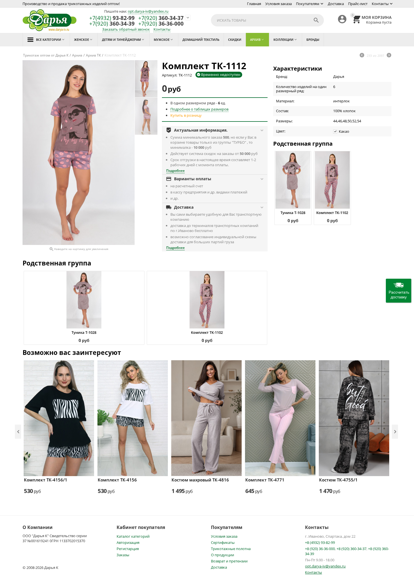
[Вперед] (388, 55)
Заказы (123, 554)
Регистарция (128, 548)
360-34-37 (161, 18)
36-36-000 (161, 23)
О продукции (222, 554)
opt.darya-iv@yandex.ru (148, 11)
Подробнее (175, 170)
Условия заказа (278, 3)
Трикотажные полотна (231, 548)
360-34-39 (112, 23)
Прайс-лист (358, 3)
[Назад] (361, 55)
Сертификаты (223, 542)
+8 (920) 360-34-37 (351, 548)
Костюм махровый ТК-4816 (200, 479)
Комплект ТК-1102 (332, 212)
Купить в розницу (186, 115)
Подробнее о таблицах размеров (199, 109)
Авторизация (128, 542)
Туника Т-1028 (293, 212)
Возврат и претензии (229, 561)
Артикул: (169, 75)
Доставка (336, 3)
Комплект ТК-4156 (117, 479)
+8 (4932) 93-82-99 (320, 542)
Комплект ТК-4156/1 (45, 479)
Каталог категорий (133, 536)
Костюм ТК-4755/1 (338, 479)
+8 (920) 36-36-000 (320, 548)
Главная (254, 3)
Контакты (380, 3)
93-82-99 (112, 18)
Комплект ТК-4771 (264, 479)
